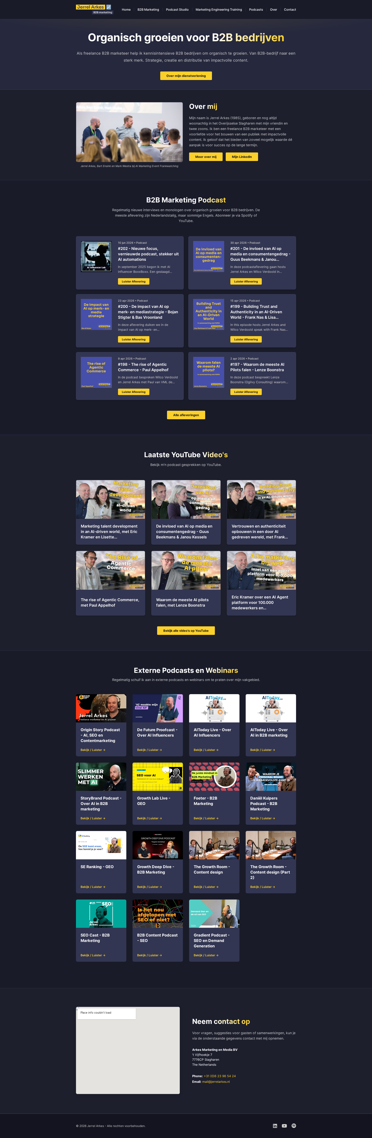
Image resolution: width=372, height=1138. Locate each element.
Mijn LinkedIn (242, 157)
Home (126, 9)
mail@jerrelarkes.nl (216, 1082)
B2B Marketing (148, 9)
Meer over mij (205, 157)
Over (273, 9)
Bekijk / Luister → (93, 750)
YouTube (186, 221)
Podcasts (256, 9)
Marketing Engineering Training (219, 9)
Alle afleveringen (186, 415)
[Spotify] (294, 1126)
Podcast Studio (177, 9)
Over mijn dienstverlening (186, 76)
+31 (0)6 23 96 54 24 (220, 1076)
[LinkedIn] (275, 1126)
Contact (290, 9)
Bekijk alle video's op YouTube (186, 631)
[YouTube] (284, 1126)
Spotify (247, 215)
